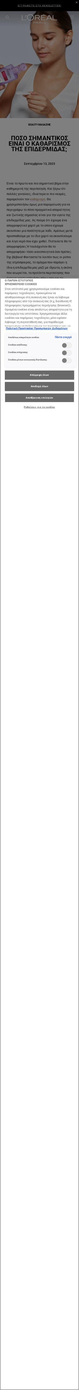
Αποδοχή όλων (39, 386)
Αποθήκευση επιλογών (39, 397)
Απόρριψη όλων (39, 374)
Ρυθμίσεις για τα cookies (39, 407)
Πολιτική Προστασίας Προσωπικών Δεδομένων (37, 328)
